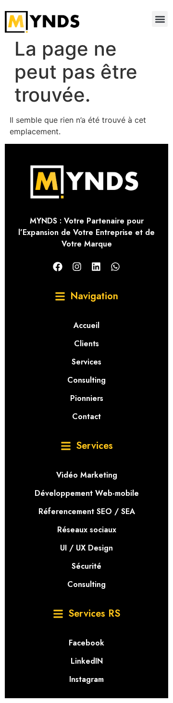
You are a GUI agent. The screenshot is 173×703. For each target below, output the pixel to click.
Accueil (86, 325)
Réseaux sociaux (86, 529)
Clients (86, 343)
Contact (86, 416)
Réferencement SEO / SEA (86, 511)
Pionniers (86, 398)
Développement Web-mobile (87, 493)
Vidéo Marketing (86, 474)
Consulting (86, 380)
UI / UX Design (86, 547)
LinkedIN (87, 661)
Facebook (86, 642)
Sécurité (86, 566)
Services (86, 361)
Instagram (86, 679)
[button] (160, 19)
